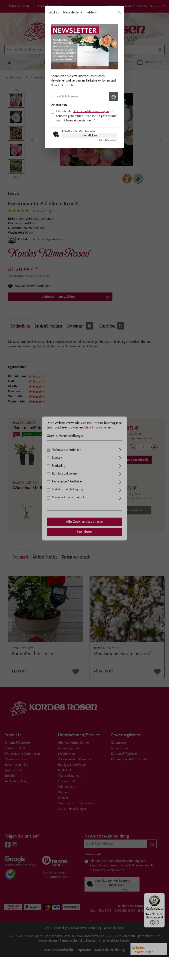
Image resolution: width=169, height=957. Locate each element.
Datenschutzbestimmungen (91, 111)
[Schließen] (119, 12)
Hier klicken (89, 135)
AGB (97, 116)
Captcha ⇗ (108, 140)
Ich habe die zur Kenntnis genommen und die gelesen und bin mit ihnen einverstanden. (86, 116)
